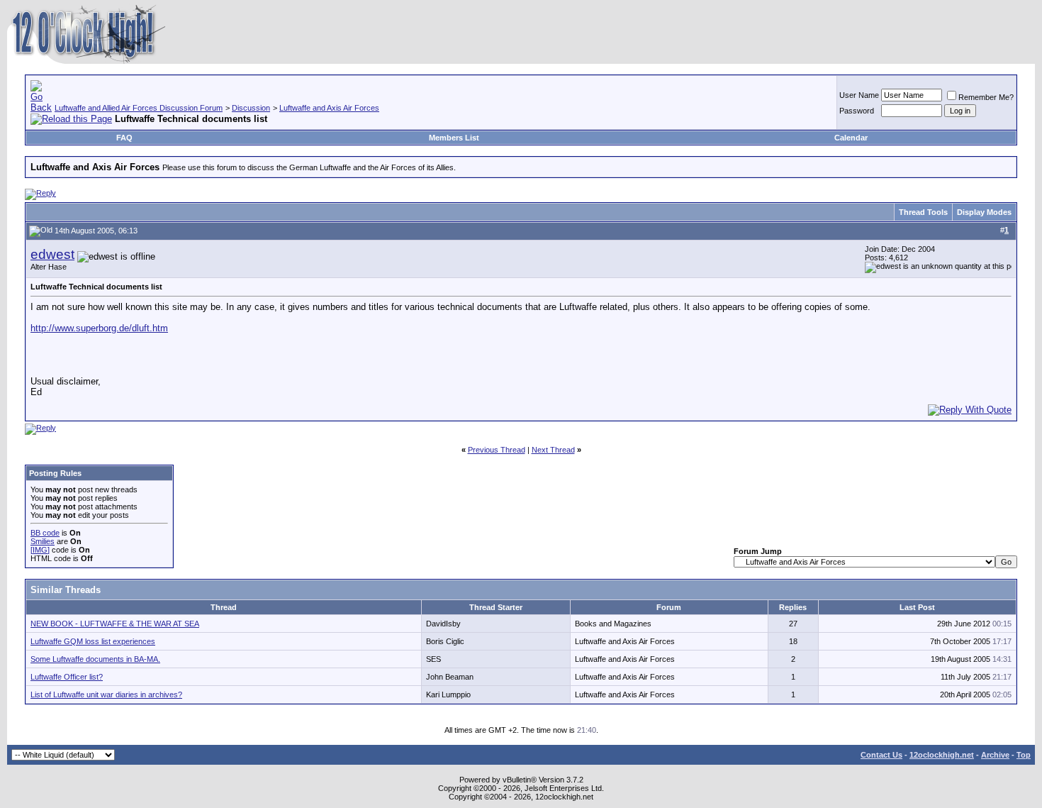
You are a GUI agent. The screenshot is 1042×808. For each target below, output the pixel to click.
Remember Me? (986, 97)
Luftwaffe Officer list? (66, 677)
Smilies (42, 541)
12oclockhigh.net (941, 755)
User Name (859, 95)
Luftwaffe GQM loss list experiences (92, 641)
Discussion (251, 108)
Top (1023, 755)
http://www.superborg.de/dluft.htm (99, 328)
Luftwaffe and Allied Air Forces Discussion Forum (139, 108)
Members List (454, 137)
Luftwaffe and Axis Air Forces (329, 108)
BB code (45, 532)
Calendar (851, 137)
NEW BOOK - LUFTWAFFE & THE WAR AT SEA (114, 623)
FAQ (124, 137)
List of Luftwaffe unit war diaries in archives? (106, 694)
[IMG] (40, 550)
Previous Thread (496, 449)
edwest (52, 254)
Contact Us (881, 755)
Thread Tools (923, 212)
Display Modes (984, 212)
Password (856, 110)
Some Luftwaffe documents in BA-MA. (95, 659)
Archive (995, 755)
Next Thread (553, 449)
